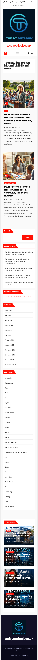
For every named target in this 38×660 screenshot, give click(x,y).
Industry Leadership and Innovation (16, 452)
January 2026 (9, 325)
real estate (8, 477)
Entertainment (9, 413)
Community (8, 398)
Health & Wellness (11, 442)
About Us (17, 655)
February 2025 (10, 340)
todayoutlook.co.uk (19, 45)
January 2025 (9, 345)
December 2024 (10, 350)
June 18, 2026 (12, 581)
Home (12, 655)
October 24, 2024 (12, 127)
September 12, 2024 (12, 199)
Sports (7, 487)
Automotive (8, 378)
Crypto (7, 403)
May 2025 (8, 335)
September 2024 (10, 365)
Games (7, 432)
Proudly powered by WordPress (13, 648)
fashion (7, 417)
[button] (28, 53)
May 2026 (8, 315)
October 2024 (9, 360)
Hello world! (28, 297)
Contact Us (25, 655)
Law (6, 457)
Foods (7, 427)
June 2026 (8, 310)
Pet (6, 472)
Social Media (9, 482)
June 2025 (8, 330)
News (7, 467)
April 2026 (8, 320)
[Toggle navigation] (17, 53)
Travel (7, 502)
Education (7, 183)
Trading (7, 497)
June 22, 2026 (12, 538)
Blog (6, 111)
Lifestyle (7, 462)
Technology (8, 492)
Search (7, 231)
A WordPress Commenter (13, 297)
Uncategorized (10, 506)
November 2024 (10, 355)
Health (13, 183)
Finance (7, 422)
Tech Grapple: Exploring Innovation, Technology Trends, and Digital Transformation (17, 261)
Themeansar (19, 651)
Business (8, 393)
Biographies (9, 383)
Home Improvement (11, 447)
